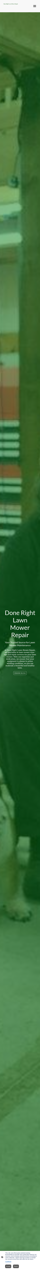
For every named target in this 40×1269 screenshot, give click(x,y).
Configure (8, 1261)
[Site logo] (11, 9)
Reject (16, 1266)
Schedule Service (20, 673)
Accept (8, 1266)
